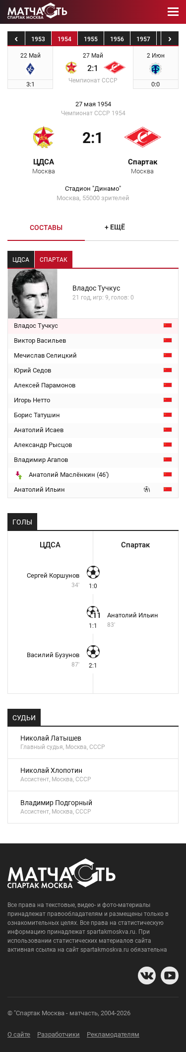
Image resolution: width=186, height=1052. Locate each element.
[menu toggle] (173, 12)
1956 (117, 39)
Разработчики (58, 1034)
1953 (38, 39)
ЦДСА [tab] (20, 259)
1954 (64, 39)
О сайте (18, 1034)
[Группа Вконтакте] (147, 975)
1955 (91, 39)
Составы (46, 227)
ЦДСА (43, 165)
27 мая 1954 (93, 104)
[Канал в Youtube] (170, 975)
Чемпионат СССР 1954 (93, 113)
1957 (143, 39)
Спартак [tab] (53, 259)
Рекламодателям (113, 1034)
